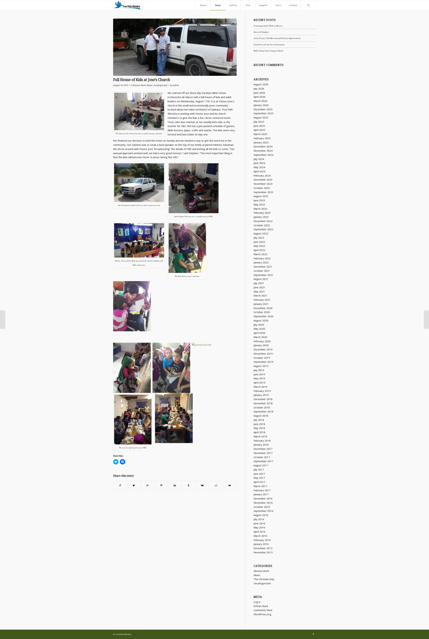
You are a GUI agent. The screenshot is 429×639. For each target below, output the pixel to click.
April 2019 (259, 382)
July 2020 (259, 324)
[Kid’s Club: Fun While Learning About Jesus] (426, 319)
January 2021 (261, 304)
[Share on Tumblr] (188, 485)
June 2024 (259, 163)
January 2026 (261, 105)
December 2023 (263, 179)
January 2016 (261, 544)
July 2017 (259, 469)
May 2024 (259, 167)
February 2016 (262, 540)
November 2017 (263, 453)
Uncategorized (160, 85)
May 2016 (259, 527)
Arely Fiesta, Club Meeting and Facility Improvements (277, 38)
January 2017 (261, 494)
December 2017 (263, 448)
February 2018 (262, 440)
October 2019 (262, 357)
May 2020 (259, 328)
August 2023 (261, 196)
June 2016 (259, 523)
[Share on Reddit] (216, 485)
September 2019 (263, 361)
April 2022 (259, 250)
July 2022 (259, 237)
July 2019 (259, 370)
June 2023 (259, 200)
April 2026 (259, 96)
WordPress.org (262, 614)
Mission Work (139, 85)
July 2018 (259, 419)
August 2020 (261, 320)
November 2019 (263, 353)
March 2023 (260, 208)
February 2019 (262, 391)
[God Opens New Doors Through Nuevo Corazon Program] (2, 319)
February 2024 (262, 175)
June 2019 (259, 374)
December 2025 (263, 109)
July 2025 (259, 121)
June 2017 (259, 473)
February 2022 (262, 258)
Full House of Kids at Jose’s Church (141, 80)
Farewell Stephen (261, 31)
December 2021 (263, 266)
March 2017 (260, 486)
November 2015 (263, 552)
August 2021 (261, 279)
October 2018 (262, 407)
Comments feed (263, 610)
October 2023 (262, 188)
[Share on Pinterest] (161, 485)
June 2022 (259, 241)
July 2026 (259, 88)
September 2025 (263, 113)
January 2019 (261, 395)
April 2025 (259, 130)
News (149, 85)
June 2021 (259, 287)
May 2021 (259, 291)
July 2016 (259, 519)
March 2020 (260, 337)
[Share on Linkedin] (175, 485)
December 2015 (263, 548)
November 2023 (263, 183)
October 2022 (262, 225)
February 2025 (262, 138)
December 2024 (263, 146)
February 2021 (262, 299)
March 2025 (260, 134)
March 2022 (260, 254)
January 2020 (261, 345)
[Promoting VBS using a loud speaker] (175, 47)
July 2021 (259, 283)
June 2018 (259, 424)
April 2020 (259, 332)
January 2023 (261, 217)
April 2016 (259, 531)
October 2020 (262, 312)
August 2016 (261, 515)
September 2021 (263, 275)
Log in (257, 602)
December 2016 (263, 498)
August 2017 (261, 465)
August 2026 (261, 84)
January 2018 (261, 444)
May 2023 (259, 204)
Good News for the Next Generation (269, 44)
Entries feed (261, 606)
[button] (175, 47)
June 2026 (259, 92)
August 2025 (261, 117)
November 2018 (263, 403)
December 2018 (263, 399)
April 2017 (259, 482)
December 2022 (263, 221)
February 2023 (262, 212)
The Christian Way (264, 579)
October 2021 (262, 270)
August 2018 (261, 415)
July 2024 (259, 159)
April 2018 (259, 432)
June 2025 (259, 125)
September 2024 (263, 154)
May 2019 (259, 378)
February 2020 (262, 341)
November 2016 (263, 502)
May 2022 (259, 245)
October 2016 (262, 506)
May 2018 (259, 428)
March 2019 (260, 386)
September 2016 (263, 511)
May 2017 (259, 477)
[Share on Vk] (202, 485)
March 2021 (260, 295)
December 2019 (263, 349)
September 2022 (263, 229)
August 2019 (261, 366)
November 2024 (263, 150)
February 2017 (262, 490)
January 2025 (261, 142)
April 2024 (259, 171)
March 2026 (260, 101)
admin (176, 85)
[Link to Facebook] (313, 633)
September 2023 (263, 192)
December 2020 (263, 308)
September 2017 (263, 461)
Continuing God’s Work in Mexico (268, 25)
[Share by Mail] (229, 485)
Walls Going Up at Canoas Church (268, 50)
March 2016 (260, 535)
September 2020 (263, 316)
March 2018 (260, 436)
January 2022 (261, 262)
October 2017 (262, 457)
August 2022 (261, 233)
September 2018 (263, 411)
